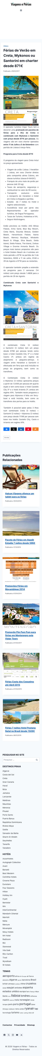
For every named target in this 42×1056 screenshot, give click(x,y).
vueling (25, 1013)
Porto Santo (8, 815)
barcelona (26, 980)
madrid (6, 1000)
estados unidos (11, 991)
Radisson (7, 939)
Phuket (6, 811)
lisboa (15, 995)
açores (19, 980)
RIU (4, 943)
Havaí (5, 786)
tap (36, 1008)
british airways (9, 984)
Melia (5, 921)
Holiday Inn (7, 895)
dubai (4, 988)
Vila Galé (6, 950)
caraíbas (17, 984)
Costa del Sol (8, 775)
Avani (5, 866)
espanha (28, 987)
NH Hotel (7, 936)
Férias (5, 46)
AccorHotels (8, 859)
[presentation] (21, 477)
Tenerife (6, 844)
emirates (18, 988)
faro (28, 992)
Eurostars (7, 884)
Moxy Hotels (8, 932)
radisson (12, 1009)
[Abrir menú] (21, 10)
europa (22, 991)
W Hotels (6, 965)
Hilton (5, 892)
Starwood (7, 947)
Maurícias (7, 804)
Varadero (7, 848)
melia (16, 1000)
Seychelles (7, 840)
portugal (25, 1004)
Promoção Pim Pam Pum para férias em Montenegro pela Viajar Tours (20, 635)
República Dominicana (12, 822)
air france (30, 976)
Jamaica (6, 793)
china (22, 984)
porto (16, 1004)
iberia (5, 996)
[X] (8, 1035)
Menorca (6, 808)
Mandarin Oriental (10, 914)
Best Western (8, 873)
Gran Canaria (8, 782)
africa (17, 976)
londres (25, 995)
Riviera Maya (8, 826)
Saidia (5, 829)
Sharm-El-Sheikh (10, 837)
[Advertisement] (21, 25)
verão (21, 1013)
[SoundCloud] (21, 1035)
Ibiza (5, 789)
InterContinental (9, 910)
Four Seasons (8, 888)
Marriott (6, 917)
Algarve (6, 771)
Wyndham (7, 961)
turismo (15, 1012)
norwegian (25, 1000)
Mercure (6, 925)
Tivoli (5, 958)
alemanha (6, 980)
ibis (4, 906)
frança (32, 991)
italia (9, 996)
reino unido (19, 1009)
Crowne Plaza (9, 881)
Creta (5, 778)
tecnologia (7, 1013)
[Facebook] (4, 1035)
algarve (13, 979)
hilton (37, 991)
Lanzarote (7, 797)
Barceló (6, 870)
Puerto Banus (8, 818)
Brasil (33, 979)
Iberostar (6, 903)
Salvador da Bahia (10, 833)
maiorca (11, 1000)
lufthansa (33, 996)
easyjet (10, 987)
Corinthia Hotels (9, 877)
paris (10, 1004)
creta (6, 437)
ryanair (29, 1008)
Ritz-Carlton (8, 954)
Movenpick (7, 928)
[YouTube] (17, 1035)
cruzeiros (31, 983)
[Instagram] (13, 1035)
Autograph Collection (12, 862)
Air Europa (23, 976)
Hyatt (5, 899)
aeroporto (9, 975)
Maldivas (6, 800)
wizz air (31, 1013)
